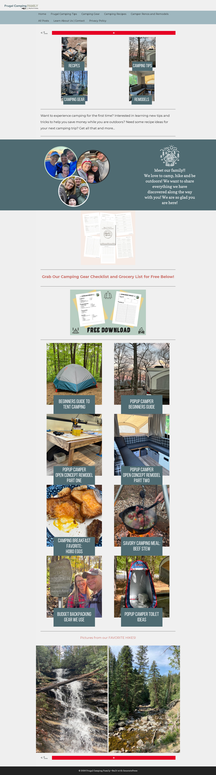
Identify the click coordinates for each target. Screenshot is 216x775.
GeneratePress (130, 770)
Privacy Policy (97, 20)
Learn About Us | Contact (69, 20)
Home (42, 14)
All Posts (43, 20)
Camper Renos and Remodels (150, 14)
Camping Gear (90, 14)
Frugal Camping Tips (64, 14)
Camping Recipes (115, 14)
